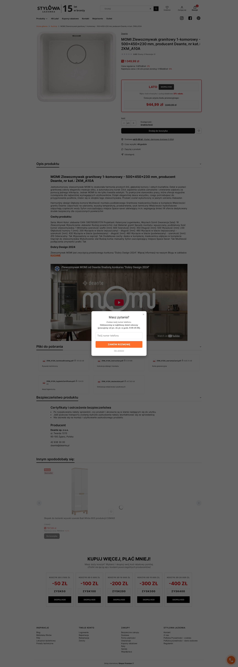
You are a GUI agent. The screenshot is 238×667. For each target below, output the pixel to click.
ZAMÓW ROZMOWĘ (119, 344)
